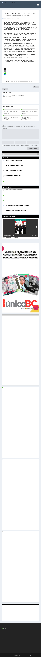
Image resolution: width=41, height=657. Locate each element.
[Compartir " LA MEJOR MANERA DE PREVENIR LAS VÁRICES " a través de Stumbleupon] (27, 81)
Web (28, 140)
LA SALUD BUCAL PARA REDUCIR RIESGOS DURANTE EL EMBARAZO (29, 112)
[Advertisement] (11, 613)
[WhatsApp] (20, 73)
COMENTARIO (4, 128)
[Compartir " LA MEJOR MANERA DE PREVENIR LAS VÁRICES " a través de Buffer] (25, 81)
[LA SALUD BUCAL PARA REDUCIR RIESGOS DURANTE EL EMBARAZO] (29, 109)
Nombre (4, 140)
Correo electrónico (18, 140)
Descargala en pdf (6, 237)
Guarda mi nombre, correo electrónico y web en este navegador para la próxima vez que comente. (20, 145)
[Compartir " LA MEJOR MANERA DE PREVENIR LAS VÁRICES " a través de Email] (29, 81)
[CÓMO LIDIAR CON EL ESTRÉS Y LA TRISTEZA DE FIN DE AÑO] (29, 115)
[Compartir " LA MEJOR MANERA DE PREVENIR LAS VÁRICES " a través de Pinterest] (21, 81)
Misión (38, 655)
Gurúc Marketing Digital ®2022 (25, 655)
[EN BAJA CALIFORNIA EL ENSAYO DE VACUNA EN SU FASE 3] (11, 109)
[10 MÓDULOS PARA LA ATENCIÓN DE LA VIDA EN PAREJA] (11, 115)
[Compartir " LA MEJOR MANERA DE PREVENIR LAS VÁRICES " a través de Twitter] (14, 81)
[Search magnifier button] (38, 154)
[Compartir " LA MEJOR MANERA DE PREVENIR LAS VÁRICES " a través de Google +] (16, 81)
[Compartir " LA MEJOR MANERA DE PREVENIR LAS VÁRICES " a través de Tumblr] (19, 81)
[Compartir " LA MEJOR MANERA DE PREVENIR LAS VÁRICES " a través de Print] (31, 81)
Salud (28, 15)
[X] (20, 69)
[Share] (20, 74)
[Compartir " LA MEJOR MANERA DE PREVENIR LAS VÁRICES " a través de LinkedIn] (23, 81)
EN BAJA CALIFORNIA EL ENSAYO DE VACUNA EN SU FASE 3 (10, 112)
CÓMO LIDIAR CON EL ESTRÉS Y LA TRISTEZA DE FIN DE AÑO (27, 118)
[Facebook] (20, 67)
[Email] (20, 71)
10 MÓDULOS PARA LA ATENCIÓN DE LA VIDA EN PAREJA (10, 118)
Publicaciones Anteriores (14, 237)
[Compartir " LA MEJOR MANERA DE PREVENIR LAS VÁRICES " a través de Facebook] (12, 81)
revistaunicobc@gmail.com (16, 15)
